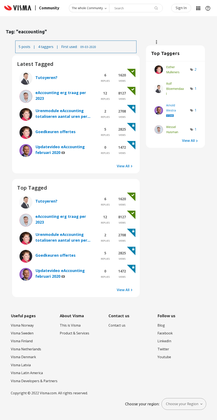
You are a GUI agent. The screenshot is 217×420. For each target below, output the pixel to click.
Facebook (165, 333)
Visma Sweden (22, 333)
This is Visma (70, 325)
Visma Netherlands (26, 349)
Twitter (163, 349)
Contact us (116, 325)
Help (208, 8)
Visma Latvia (21, 365)
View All (123, 166)
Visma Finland (22, 341)
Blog (161, 325)
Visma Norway (22, 325)
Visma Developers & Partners (34, 381)
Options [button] (154, 42)
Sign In (181, 8)
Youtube (164, 357)
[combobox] (136, 8)
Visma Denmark (23, 357)
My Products (198, 8)
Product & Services (74, 333)
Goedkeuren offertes (55, 131)
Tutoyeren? (46, 77)
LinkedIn (164, 341)
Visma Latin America (27, 373)
